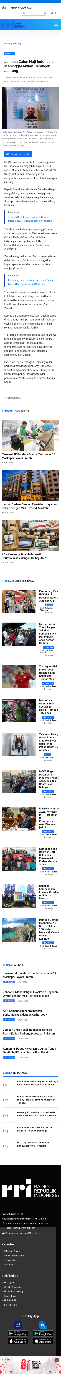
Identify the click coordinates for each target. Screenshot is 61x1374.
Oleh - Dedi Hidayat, (15, 81)
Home (7, 43)
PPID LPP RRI (10, 1300)
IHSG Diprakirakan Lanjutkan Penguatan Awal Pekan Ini (33, 1144)
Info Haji (9, 53)
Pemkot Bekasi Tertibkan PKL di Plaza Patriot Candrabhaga (34, 1129)
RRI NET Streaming (13, 1287)
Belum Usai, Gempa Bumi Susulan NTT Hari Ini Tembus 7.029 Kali (48, 707)
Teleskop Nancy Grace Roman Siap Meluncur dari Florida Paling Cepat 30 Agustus (48, 742)
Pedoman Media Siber (14, 1255)
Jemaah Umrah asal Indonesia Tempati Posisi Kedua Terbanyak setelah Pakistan (30, 218)
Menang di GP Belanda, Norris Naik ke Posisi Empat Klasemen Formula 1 (37, 1114)
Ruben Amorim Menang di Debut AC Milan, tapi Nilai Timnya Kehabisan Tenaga (36, 1099)
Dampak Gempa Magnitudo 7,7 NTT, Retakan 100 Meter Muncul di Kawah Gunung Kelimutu (49, 929)
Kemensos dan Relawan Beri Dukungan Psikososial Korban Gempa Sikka (48, 856)
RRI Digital (9, 1282)
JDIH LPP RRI (10, 1304)
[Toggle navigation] (56, 24)
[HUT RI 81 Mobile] (30, 1364)
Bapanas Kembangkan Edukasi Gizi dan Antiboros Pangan (49, 892)
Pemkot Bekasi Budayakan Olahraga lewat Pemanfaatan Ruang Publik (37, 1083)
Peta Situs (9, 1264)
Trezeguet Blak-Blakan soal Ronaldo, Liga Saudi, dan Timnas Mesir (48, 673)
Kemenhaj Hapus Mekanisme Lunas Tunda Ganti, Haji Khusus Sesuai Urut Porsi (30, 282)
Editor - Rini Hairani (38, 81)
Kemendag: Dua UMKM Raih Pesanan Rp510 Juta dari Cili (48, 596)
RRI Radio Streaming (13, 1291)
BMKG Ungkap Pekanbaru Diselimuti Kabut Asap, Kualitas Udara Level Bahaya (48, 779)
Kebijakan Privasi (12, 1251)
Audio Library (10, 1295)
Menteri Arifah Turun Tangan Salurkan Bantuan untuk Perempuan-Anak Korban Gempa (47, 634)
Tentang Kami (10, 1259)
